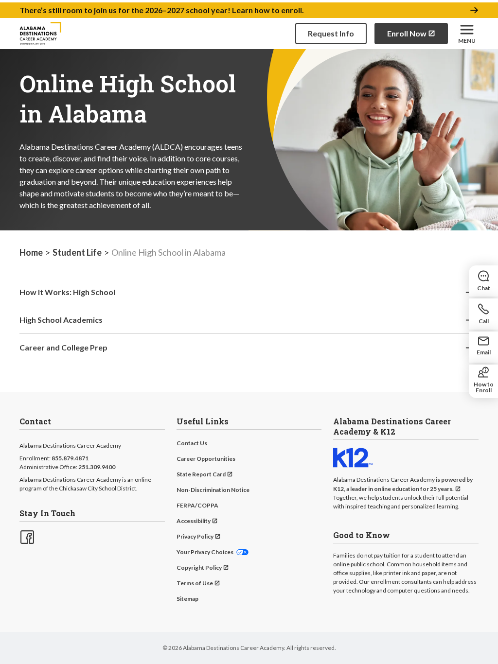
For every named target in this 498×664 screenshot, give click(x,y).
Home (31, 252)
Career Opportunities (206, 458)
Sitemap (187, 598)
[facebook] (26, 536)
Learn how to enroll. (268, 10)
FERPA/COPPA (197, 505)
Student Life (77, 252)
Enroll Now (407, 33)
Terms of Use (195, 583)
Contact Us (192, 443)
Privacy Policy (195, 536)
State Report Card (201, 474)
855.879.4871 (70, 458)
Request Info (331, 33)
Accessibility (194, 520)
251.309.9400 (96, 467)
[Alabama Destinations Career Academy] (40, 33)
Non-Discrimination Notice (213, 489)
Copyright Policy (199, 567)
